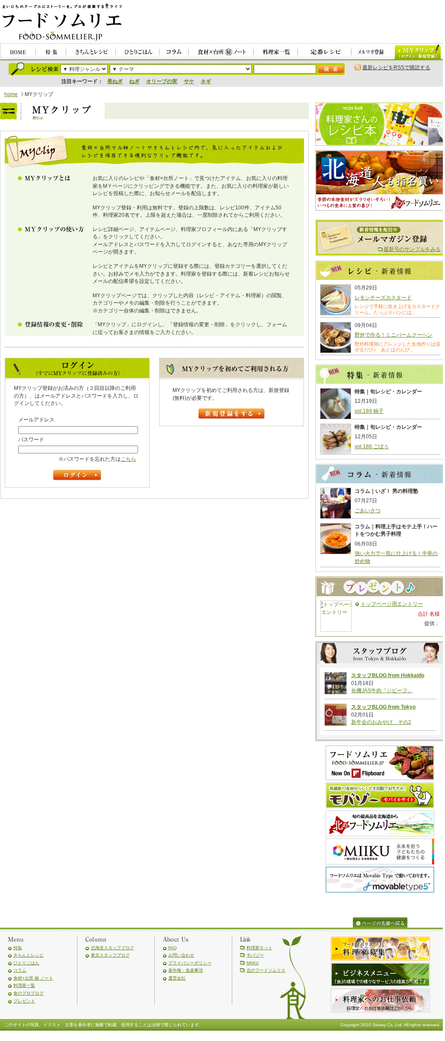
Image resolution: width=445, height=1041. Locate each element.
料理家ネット (259, 947)
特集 (17, 947)
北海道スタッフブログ (112, 947)
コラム (19, 970)
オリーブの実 (161, 81)
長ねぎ (115, 81)
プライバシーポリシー (189, 963)
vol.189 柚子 (369, 411)
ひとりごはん (26, 963)
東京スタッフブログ (110, 955)
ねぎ (134, 81)
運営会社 (177, 978)
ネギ (206, 81)
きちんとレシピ (28, 955)
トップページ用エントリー (392, 604)
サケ (189, 81)
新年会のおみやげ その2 (381, 722)
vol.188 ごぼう (372, 446)
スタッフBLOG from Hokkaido (387, 675)
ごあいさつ (368, 511)
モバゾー (255, 955)
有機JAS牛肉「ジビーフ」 (382, 691)
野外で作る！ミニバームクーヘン (393, 335)
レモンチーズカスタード (383, 298)
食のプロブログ (28, 993)
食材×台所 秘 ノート (33, 978)
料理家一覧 (24, 985)
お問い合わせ (181, 955)
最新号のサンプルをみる (412, 249)
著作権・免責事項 (185, 970)
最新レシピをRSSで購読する (396, 67)
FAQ (172, 947)
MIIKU (253, 963)
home (11, 94)
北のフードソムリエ (266, 970)
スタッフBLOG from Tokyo (383, 707)
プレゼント (24, 1001)
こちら (128, 459)
